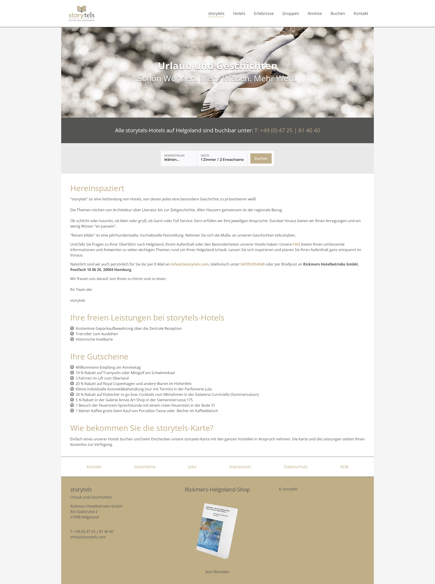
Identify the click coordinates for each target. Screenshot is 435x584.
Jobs (192, 466)
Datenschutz (295, 466)
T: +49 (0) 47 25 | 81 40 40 (287, 130)
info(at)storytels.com (88, 536)
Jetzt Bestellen (217, 571)
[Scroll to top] (425, 574)
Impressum (240, 466)
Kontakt (94, 466)
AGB (344, 466)
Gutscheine (144, 466)
